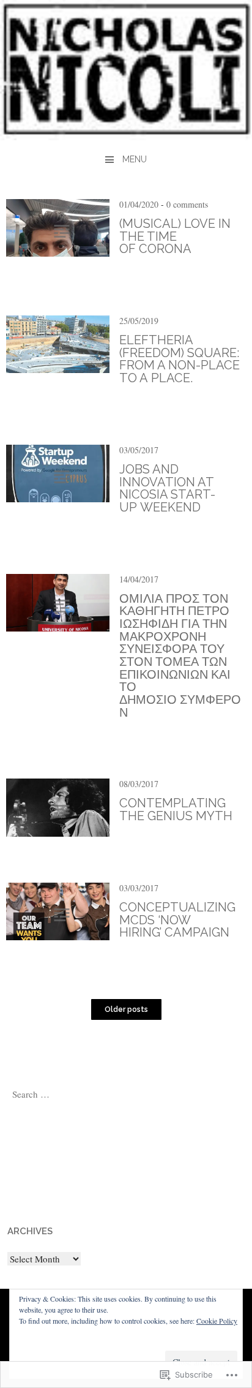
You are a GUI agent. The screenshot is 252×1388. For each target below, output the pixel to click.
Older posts (126, 1009)
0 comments (187, 204)
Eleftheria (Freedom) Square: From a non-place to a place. (179, 359)
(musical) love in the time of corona (175, 236)
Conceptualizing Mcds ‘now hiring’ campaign (177, 920)
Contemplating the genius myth (175, 809)
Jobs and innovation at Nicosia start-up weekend (167, 488)
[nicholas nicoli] (126, 135)
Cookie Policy (216, 1321)
